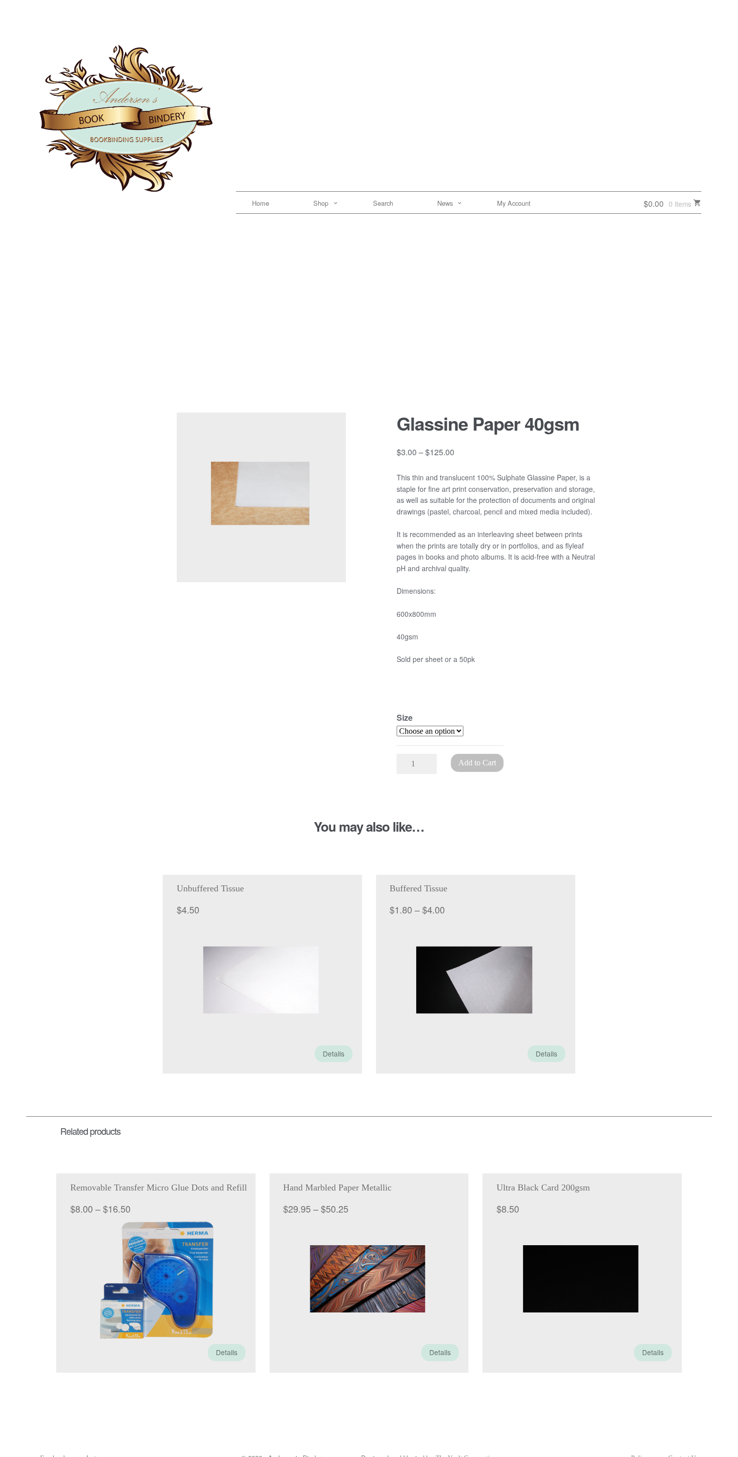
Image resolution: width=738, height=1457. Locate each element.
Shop (320, 203)
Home (260, 203)
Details (333, 1053)
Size (405, 717)
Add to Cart (477, 762)
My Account (514, 203)
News (445, 203)
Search (383, 203)
